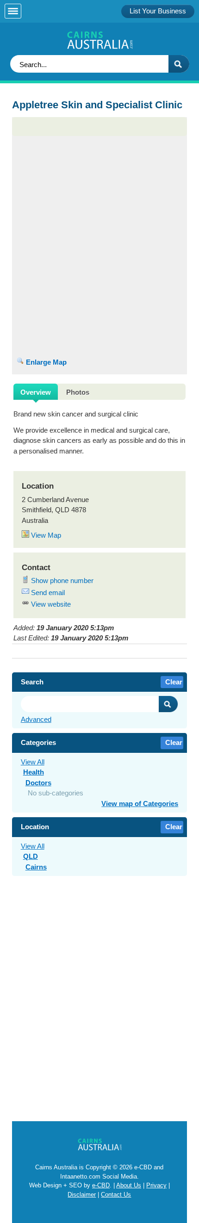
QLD (30, 856)
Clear (173, 682)
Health (33, 772)
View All (32, 762)
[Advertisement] (99, 175)
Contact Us (116, 1194)
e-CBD (101, 1185)
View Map (45, 535)
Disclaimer (82, 1194)
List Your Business (158, 11)
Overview (35, 392)
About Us (128, 1185)
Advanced (36, 719)
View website (50, 604)
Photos (77, 392)
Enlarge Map (45, 362)
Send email (47, 592)
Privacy (156, 1185)
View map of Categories (139, 803)
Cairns (36, 867)
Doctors (38, 783)
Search (168, 704)
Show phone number (61, 580)
